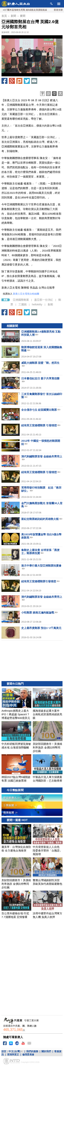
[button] (32, 55)
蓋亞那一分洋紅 (43, 299)
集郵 (50, 304)
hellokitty (37, 304)
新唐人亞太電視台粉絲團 (26, 293)
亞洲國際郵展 (21, 299)
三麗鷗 (22, 304)
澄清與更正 (13, 1054)
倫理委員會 (28, 1054)
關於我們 (46, 1051)
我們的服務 (32, 1051)
